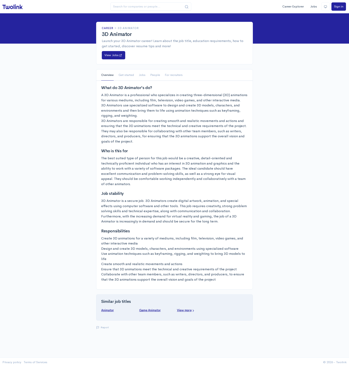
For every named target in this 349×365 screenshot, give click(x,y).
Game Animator (150, 310)
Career (107, 28)
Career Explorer (293, 6)
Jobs (313, 6)
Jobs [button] (142, 75)
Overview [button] (107, 75)
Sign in (338, 6)
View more (184, 310)
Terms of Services (35, 362)
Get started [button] (126, 75)
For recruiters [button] (174, 75)
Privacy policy (11, 362)
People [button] (155, 75)
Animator (107, 310)
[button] (113, 55)
